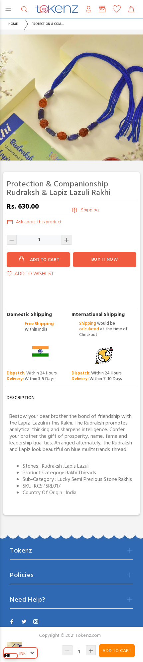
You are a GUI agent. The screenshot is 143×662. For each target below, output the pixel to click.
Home (13, 24)
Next (136, 97)
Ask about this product (39, 222)
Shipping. (90, 210)
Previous (6, 97)
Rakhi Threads (81, 473)
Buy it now (104, 259)
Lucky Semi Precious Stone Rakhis (95, 479)
